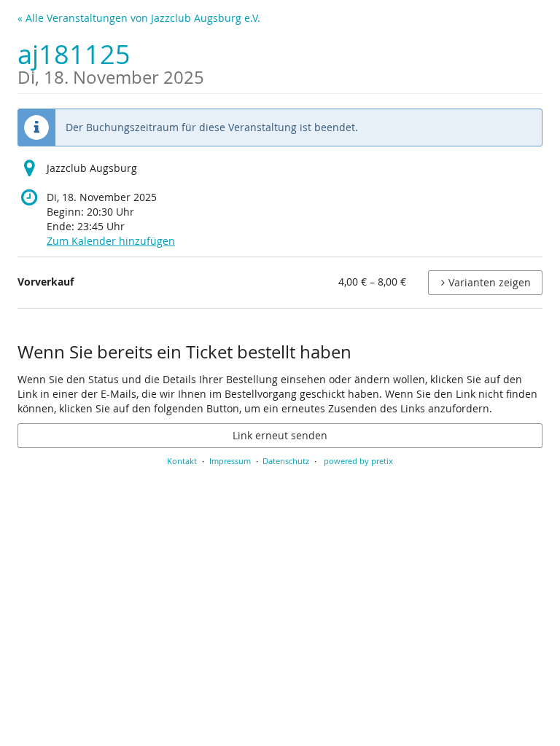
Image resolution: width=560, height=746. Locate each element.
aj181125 (111, 61)
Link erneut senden (280, 435)
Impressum (230, 460)
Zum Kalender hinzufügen (111, 241)
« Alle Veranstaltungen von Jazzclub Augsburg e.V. (139, 18)
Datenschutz (285, 460)
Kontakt (182, 460)
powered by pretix (358, 460)
